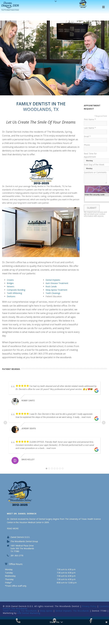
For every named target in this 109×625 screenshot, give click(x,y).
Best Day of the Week (94, 164)
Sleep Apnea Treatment (56, 289)
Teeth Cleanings (53, 293)
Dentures (11, 296)
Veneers (10, 286)
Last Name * (90, 128)
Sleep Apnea (46, 610)
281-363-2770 (17, 555)
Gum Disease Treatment (57, 283)
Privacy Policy (89, 606)
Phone (87, 145)
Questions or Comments (95, 172)
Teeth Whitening (14, 293)
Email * (87, 136)
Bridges (10, 283)
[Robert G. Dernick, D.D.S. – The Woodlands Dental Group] (10, 6)
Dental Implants (53, 280)
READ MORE (13, 528)
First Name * (90, 119)
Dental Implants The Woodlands (72, 610)
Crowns (10, 280)
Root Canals (51, 286)
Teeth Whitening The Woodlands (20, 610)
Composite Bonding (16, 289)
